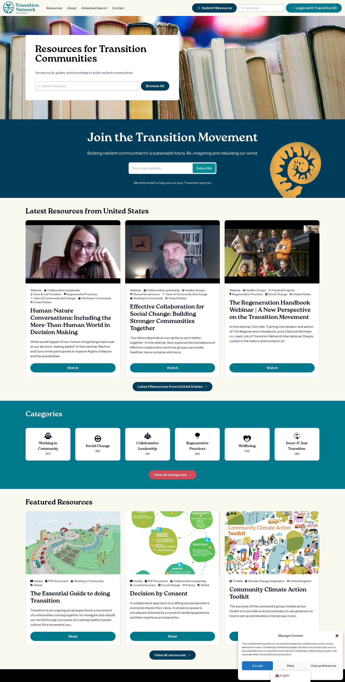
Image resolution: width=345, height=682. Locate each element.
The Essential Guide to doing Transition (70, 597)
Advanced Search (94, 8)
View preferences (323, 666)
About (71, 8)
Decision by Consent (159, 594)
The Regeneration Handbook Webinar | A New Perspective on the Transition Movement (270, 310)
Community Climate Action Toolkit (267, 593)
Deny (290, 666)
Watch (73, 368)
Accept (257, 666)
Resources (54, 8)
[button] (337, 636)
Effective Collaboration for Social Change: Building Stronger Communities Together (167, 317)
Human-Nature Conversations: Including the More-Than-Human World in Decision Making (70, 321)
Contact (118, 8)
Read (72, 636)
